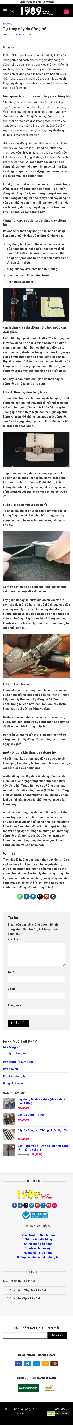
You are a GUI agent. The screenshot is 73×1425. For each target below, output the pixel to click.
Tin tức (7, 24)
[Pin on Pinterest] (46, 897)
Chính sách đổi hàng (38, 1239)
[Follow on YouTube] (48, 1205)
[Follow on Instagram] (20, 1205)
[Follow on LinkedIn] (43, 1205)
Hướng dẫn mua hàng (38, 1252)
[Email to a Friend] (40, 897)
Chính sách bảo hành (38, 1243)
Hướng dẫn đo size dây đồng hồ (38, 1257)
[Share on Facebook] (27, 897)
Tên (11, 972)
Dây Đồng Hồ (11, 1047)
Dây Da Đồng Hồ (16, 1053)
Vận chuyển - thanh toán (38, 1235)
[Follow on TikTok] (26, 1205)
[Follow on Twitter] (31, 1205)
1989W (19, 1413)
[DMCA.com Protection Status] (58, 1413)
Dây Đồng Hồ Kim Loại (18, 1062)
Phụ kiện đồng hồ (14, 1076)
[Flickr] (54, 1205)
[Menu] (5, 10)
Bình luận (14, 939)
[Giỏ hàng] (66, 11)
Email (12, 988)
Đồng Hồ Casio (13, 1083)
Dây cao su (10, 1069)
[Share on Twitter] (33, 897)
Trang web (14, 1005)
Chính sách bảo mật (38, 1248)
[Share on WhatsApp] (20, 897)
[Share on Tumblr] (53, 897)
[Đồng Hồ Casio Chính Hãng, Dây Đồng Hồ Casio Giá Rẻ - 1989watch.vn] (36, 10)
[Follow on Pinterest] (37, 1205)
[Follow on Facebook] (14, 1205)
